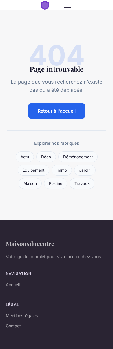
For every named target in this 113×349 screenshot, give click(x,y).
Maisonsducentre (30, 243)
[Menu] (67, 5)
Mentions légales (22, 315)
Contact (13, 325)
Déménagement (78, 157)
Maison (30, 183)
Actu (25, 157)
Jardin (85, 170)
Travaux (82, 183)
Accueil (13, 284)
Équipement (33, 170)
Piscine (55, 183)
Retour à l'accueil (57, 111)
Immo (62, 170)
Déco (46, 157)
